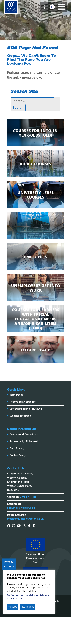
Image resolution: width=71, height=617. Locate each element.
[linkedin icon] (34, 526)
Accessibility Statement (23, 441)
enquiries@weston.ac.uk (21, 507)
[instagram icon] (13, 526)
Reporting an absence (22, 401)
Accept (12, 606)
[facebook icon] (8, 526)
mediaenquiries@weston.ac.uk (25, 518)
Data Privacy (17, 448)
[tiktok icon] (29, 526)
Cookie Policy (17, 455)
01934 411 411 (27, 496)
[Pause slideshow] (52, 7)
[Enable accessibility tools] (44, 6)
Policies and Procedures (23, 434)
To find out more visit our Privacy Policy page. (28, 597)
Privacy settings (9, 564)
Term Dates (16, 394)
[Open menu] (61, 7)
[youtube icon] (19, 526)
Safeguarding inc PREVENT (25, 408)
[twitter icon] (24, 526)
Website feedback (20, 415)
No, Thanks (27, 606)
